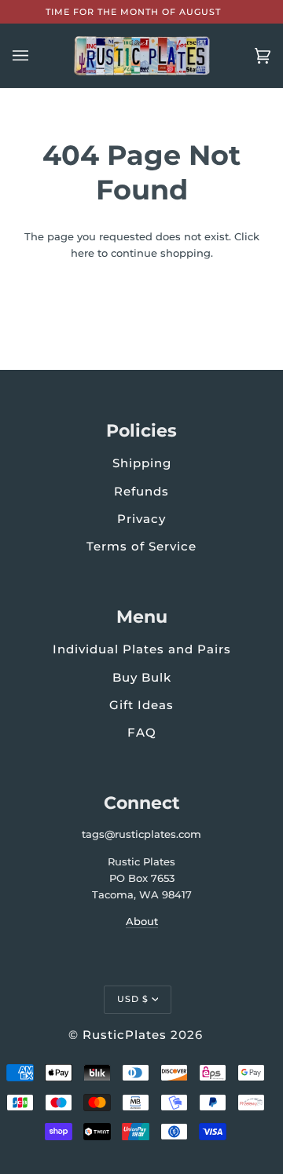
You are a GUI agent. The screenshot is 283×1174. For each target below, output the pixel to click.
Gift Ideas (141, 704)
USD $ (133, 998)
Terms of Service (141, 546)
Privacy (141, 518)
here (82, 253)
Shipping (141, 462)
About (142, 921)
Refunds (141, 491)
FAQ (141, 732)
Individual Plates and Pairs (142, 649)
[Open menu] (36, 56)
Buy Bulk (141, 677)
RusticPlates (125, 1034)
